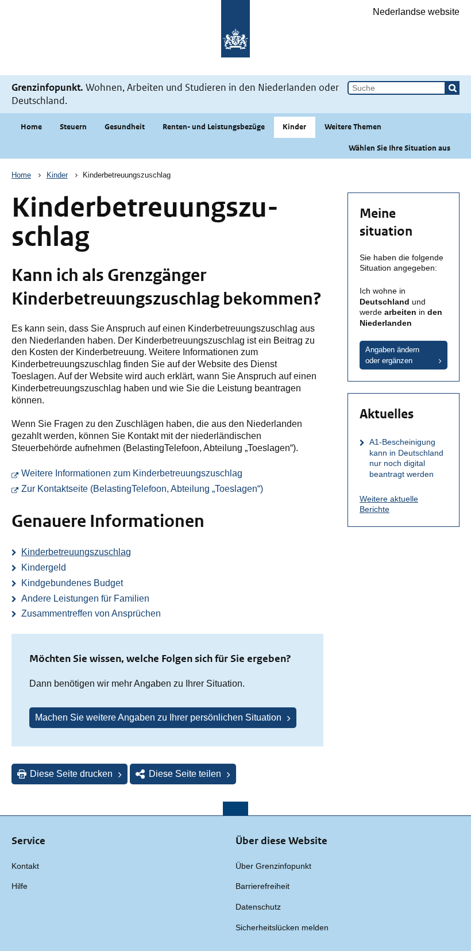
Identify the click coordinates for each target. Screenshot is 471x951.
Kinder (294, 127)
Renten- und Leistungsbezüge (214, 127)
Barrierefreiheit (262, 886)
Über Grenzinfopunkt (273, 866)
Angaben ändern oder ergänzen (392, 355)
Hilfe (19, 886)
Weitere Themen (353, 127)
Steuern (73, 127)
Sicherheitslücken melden (282, 927)
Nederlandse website (416, 12)
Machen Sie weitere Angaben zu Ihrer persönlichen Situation (158, 717)
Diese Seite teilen (185, 774)
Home (31, 127)
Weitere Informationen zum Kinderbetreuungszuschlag (172, 473)
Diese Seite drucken (71, 774)
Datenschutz (258, 906)
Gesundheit (125, 127)
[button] (453, 88)
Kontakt (25, 866)
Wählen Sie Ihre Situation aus (399, 148)
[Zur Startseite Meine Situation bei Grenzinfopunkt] (235, 37)
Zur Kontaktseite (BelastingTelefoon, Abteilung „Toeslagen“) (172, 488)
